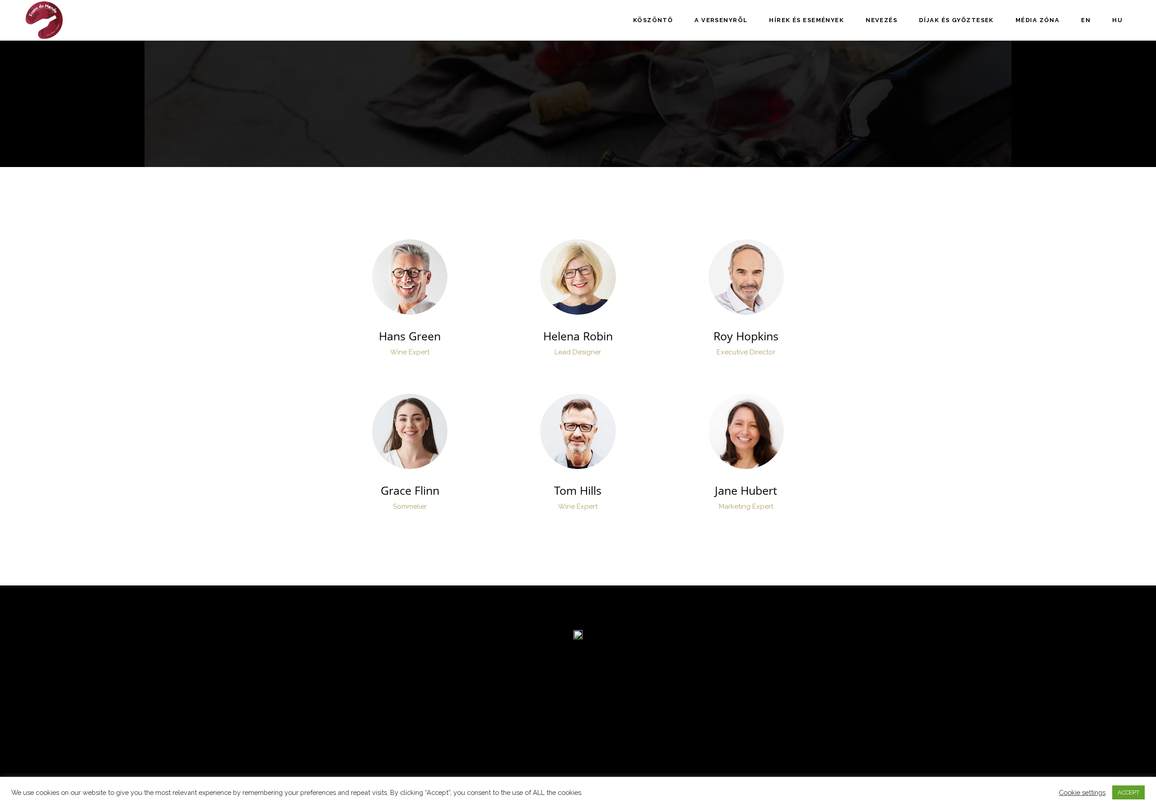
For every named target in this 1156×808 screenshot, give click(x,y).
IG (393, 277)
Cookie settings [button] (1082, 792)
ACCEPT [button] (1128, 792)
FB (409, 277)
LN (425, 277)
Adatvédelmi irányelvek (377, 739)
